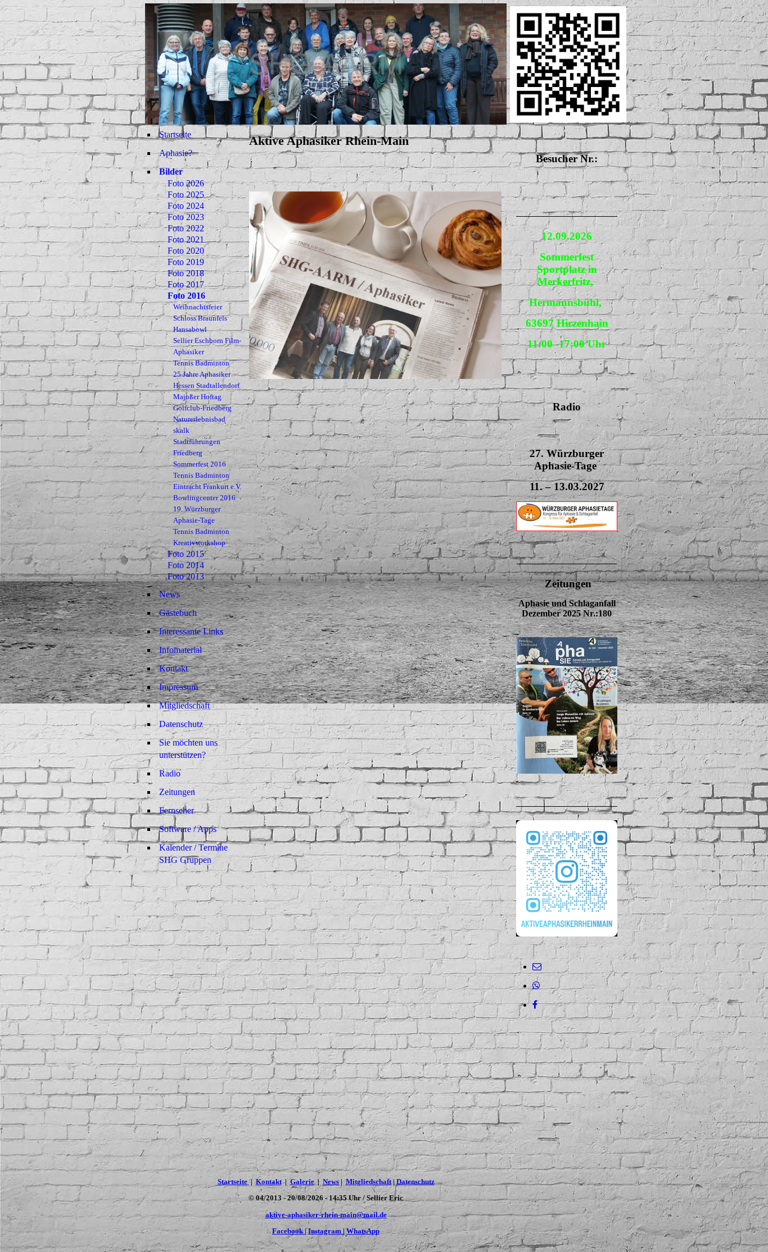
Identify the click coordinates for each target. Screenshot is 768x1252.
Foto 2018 (186, 273)
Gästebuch (178, 613)
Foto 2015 (186, 554)
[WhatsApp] (536, 985)
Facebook (288, 1231)
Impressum (178, 687)
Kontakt (173, 668)
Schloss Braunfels (200, 318)
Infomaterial (180, 650)
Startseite (175, 134)
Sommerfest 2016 (199, 464)
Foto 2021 (186, 239)
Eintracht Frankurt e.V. (207, 486)
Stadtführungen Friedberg (196, 447)
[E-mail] (536, 966)
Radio (169, 773)
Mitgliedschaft (184, 705)
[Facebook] (534, 1004)
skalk (181, 430)
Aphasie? (175, 153)
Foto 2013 (186, 576)
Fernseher (176, 810)
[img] (326, 64)
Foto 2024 (186, 206)
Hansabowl (190, 329)
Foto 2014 (186, 565)
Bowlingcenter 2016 (204, 498)
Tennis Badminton (201, 363)
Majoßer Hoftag (197, 396)
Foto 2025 (186, 194)
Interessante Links (191, 631)
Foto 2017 (186, 284)
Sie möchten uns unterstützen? (188, 749)
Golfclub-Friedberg (202, 408)
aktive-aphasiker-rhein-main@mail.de (326, 1214)
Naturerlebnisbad (199, 419)
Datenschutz (181, 724)
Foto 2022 (186, 228)
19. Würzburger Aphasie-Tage (196, 514)
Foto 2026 (186, 183)
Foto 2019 (186, 262)
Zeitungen (177, 792)
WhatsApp (363, 1231)
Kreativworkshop (199, 542)
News (169, 594)
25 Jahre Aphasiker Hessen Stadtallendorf (206, 380)
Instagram (325, 1231)
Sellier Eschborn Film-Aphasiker (207, 346)
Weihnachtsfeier (197, 307)
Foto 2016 (186, 295)
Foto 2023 (186, 217)
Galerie (302, 1181)
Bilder (171, 171)
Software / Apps (187, 829)
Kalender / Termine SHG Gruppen (193, 854)
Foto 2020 (186, 250)
